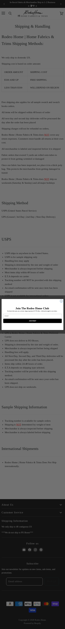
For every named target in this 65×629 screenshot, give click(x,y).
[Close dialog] (61, 301)
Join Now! (32, 321)
